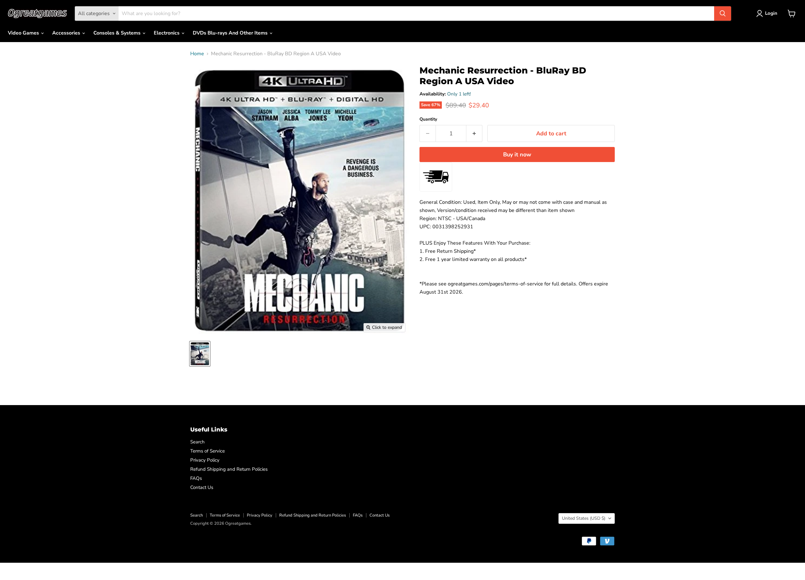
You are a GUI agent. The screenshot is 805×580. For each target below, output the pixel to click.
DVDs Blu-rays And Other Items (231, 33)
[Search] (722, 13)
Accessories (66, 33)
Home (197, 54)
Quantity (428, 119)
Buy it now (517, 154)
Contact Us (201, 487)
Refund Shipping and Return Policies (229, 469)
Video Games (24, 33)
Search (197, 442)
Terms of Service (207, 451)
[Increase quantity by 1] (474, 133)
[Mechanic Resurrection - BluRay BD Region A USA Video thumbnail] (200, 353)
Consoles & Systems (117, 33)
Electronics (167, 33)
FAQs (196, 478)
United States (583, 518)
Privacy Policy (204, 460)
